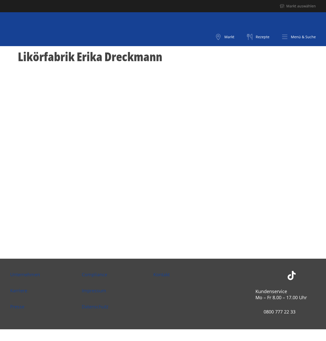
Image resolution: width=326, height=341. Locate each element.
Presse (17, 307)
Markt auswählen (301, 6)
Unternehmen (25, 274)
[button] (299, 37)
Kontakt (161, 274)
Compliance (94, 274)
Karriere (18, 290)
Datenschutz (95, 307)
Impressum (94, 290)
